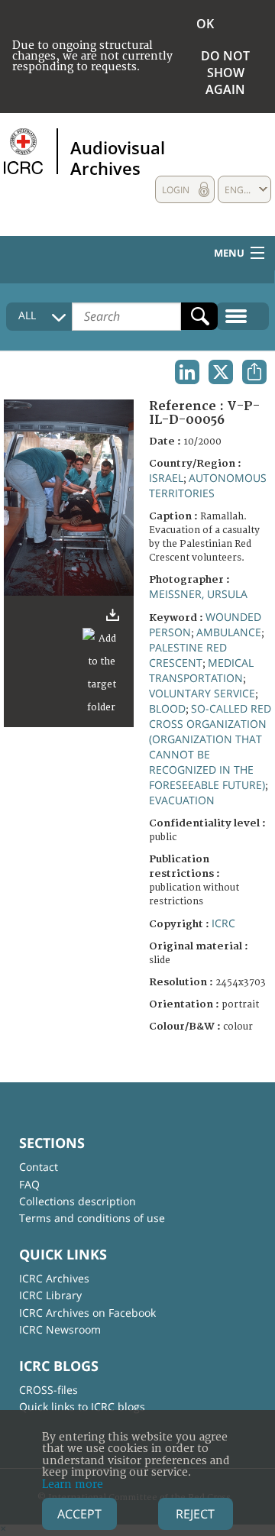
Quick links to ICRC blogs (82, 1406)
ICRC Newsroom (60, 1329)
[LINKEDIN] (187, 372)
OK (205, 23)
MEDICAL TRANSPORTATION (201, 670)
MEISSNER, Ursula (198, 594)
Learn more (72, 1484)
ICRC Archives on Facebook (87, 1312)
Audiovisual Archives (117, 157)
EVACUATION (182, 800)
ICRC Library (50, 1295)
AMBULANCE (228, 632)
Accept (79, 1513)
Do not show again (225, 72)
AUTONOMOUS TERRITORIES (208, 485)
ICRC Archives (54, 1278)
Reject (195, 1513)
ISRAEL (166, 478)
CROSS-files (48, 1389)
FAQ (29, 1184)
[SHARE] (254, 372)
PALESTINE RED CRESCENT (188, 655)
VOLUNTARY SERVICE (202, 693)
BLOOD (167, 708)
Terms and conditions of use (92, 1218)
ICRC (223, 923)
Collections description (77, 1201)
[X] (221, 372)
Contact (38, 1166)
